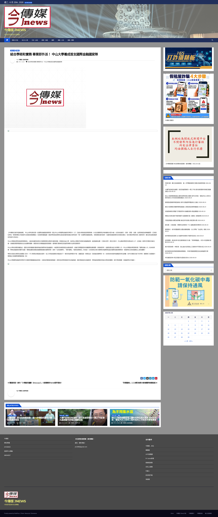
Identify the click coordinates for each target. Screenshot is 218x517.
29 (188, 337)
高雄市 (17, 50)
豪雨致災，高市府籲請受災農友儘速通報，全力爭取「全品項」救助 (186, 229)
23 (195, 333)
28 (182, 337)
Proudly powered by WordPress (12, 513)
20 (175, 333)
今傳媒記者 (200, 513)
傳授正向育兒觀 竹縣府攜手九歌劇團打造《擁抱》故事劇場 (183, 216)
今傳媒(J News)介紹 (181, 513)
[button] (212, 40)
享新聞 (148, 479)
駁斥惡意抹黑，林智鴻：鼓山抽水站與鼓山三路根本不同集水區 (184, 246)
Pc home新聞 (150, 458)
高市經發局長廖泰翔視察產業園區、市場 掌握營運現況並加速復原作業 (186, 251)
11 (208, 325)
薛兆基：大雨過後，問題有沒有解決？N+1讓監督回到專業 (183, 225)
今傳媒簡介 (191, 513)
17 (202, 329)
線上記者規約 (208, 513)
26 (168, 337)
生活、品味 (35, 40)
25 (208, 333)
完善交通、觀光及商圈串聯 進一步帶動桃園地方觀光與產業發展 (29, 419)
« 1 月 (186, 341)
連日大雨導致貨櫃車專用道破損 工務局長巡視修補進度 (182, 207)
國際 (53, 40)
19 (168, 333)
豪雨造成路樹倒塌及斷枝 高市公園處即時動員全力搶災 (182, 202)
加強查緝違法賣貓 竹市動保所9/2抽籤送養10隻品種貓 (181, 211)
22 (188, 333)
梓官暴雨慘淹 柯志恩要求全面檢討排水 (177, 257)
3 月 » (191, 341)
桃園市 (15, 415)
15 (188, 329)
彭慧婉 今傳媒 (21, 423)
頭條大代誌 (15, 40)
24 (202, 333)
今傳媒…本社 (150, 446)
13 (175, 329)
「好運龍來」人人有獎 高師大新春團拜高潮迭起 (139, 383)
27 (175, 337)
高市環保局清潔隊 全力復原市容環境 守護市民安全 (180, 236)
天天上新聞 (149, 467)
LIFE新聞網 (149, 454)
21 (182, 333)
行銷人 (148, 471)
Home (172, 513)
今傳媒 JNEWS (15, 30)
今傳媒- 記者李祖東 (23, 59)
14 (182, 329)
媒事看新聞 (149, 462)
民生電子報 (149, 475)
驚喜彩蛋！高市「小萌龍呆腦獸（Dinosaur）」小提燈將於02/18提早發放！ (35, 383)
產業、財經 (45, 40)
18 (208, 329)
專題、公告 (61, 40)
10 (202, 325)
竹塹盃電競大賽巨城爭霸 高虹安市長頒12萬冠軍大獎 (181, 220)
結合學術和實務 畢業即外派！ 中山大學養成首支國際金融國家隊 (45, 61)
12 (168, 329)
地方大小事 (25, 40)
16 (195, 329)
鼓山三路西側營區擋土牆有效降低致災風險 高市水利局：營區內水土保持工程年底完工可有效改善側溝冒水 (134, 419)
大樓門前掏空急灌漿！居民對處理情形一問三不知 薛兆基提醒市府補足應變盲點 (82, 419)
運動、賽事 (71, 40)
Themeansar (34, 513)
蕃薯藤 (148, 450)
